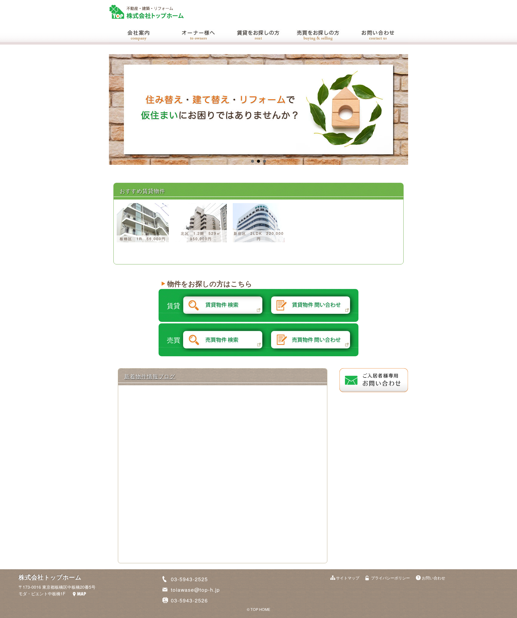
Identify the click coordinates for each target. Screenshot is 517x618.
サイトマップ (347, 578)
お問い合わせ (433, 578)
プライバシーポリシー (390, 578)
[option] (143, 222)
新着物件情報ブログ (149, 376)
